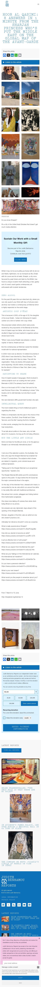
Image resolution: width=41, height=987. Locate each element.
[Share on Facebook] (4, 55)
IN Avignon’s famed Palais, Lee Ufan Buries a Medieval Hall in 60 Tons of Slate (20, 827)
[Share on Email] (19, 55)
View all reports (11, 750)
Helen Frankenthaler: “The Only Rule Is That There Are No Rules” (18, 790)
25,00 (8, 698)
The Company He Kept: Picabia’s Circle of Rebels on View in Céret (20, 863)
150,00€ (11, 703)
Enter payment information (20, 728)
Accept (20, 977)
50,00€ (20, 698)
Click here (20, 260)
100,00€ (32, 698)
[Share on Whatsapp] (16, 55)
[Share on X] (8, 55)
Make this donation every (14, 718)
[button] (38, 967)
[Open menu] (38, 4)
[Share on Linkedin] (12, 55)
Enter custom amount (29, 703)
